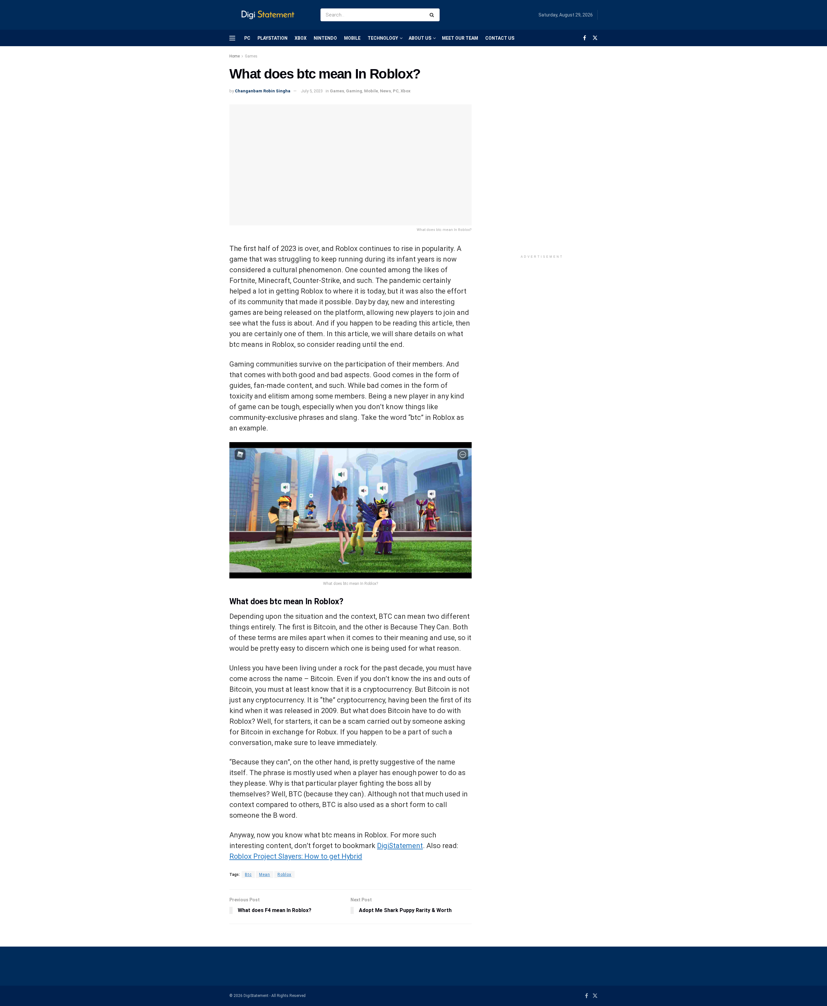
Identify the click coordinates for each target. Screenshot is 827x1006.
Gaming (354, 90)
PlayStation (272, 38)
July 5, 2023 (312, 90)
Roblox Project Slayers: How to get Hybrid (295, 856)
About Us (420, 38)
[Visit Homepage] (269, 15)
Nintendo (325, 38)
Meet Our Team (460, 38)
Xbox (301, 38)
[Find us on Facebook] (584, 38)
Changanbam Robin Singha (262, 90)
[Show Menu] (232, 38)
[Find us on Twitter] (595, 38)
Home (234, 56)
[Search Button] (433, 14)
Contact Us (499, 38)
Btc (248, 874)
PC (247, 38)
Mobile (352, 38)
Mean (264, 874)
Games (251, 56)
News (385, 90)
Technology (383, 38)
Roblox (284, 874)
